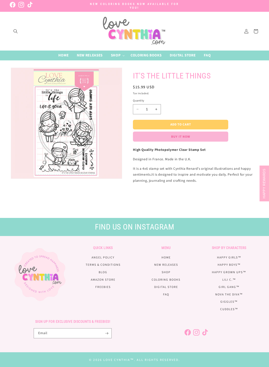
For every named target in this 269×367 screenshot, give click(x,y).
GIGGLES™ (229, 302)
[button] (15, 31)
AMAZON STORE (103, 279)
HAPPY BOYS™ (229, 265)
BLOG (103, 272)
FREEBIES (103, 287)
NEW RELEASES (166, 265)
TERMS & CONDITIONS (103, 265)
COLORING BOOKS (166, 279)
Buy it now (180, 136)
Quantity (138, 101)
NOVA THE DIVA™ (229, 294)
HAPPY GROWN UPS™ (229, 272)
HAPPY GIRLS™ (229, 257)
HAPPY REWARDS (264, 183)
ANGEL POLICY (103, 257)
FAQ (166, 294)
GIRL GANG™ (229, 287)
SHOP (166, 272)
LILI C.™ (229, 279)
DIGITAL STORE (166, 287)
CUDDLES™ (229, 309)
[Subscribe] (106, 333)
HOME (166, 257)
